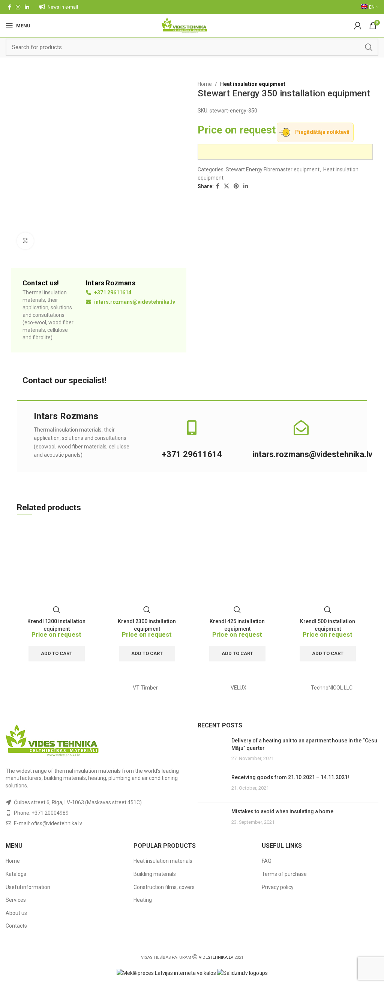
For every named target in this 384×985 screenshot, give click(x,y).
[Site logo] (184, 25)
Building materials (155, 874)
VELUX (238, 688)
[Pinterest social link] (236, 186)
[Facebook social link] (10, 7)
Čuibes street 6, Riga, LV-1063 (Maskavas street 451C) (78, 802)
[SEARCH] (368, 47)
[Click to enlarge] (25, 240)
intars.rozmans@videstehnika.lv (134, 302)
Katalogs (16, 874)
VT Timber (145, 688)
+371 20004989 (50, 813)
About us (16, 913)
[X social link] (226, 186)
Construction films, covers (164, 887)
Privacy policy (278, 887)
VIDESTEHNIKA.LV (216, 957)
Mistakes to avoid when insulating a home (282, 811)
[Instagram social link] (18, 7)
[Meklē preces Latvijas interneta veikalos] (166, 973)
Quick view (56, 609)
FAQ (267, 861)
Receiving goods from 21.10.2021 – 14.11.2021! (290, 777)
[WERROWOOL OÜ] (52, 687)
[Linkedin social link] (27, 7)
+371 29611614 (112, 292)
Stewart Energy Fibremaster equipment (273, 169)
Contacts (16, 926)
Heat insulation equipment (252, 84)
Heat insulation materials (163, 861)
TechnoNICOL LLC (331, 688)
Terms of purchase (284, 874)
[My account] (357, 25)
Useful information (28, 887)
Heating (143, 900)
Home (205, 84)
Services (16, 900)
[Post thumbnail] (212, 749)
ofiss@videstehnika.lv (56, 823)
